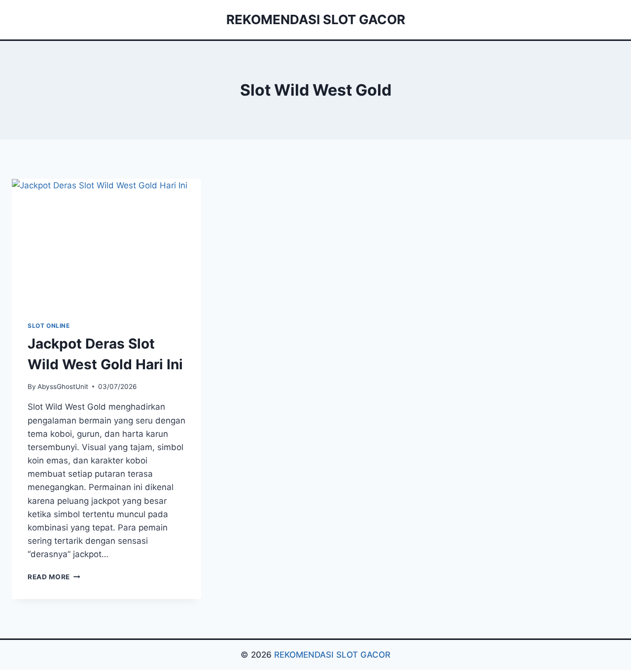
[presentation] (106, 242)
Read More (54, 577)
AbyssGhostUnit (62, 386)
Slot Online (49, 325)
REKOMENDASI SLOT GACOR (332, 655)
